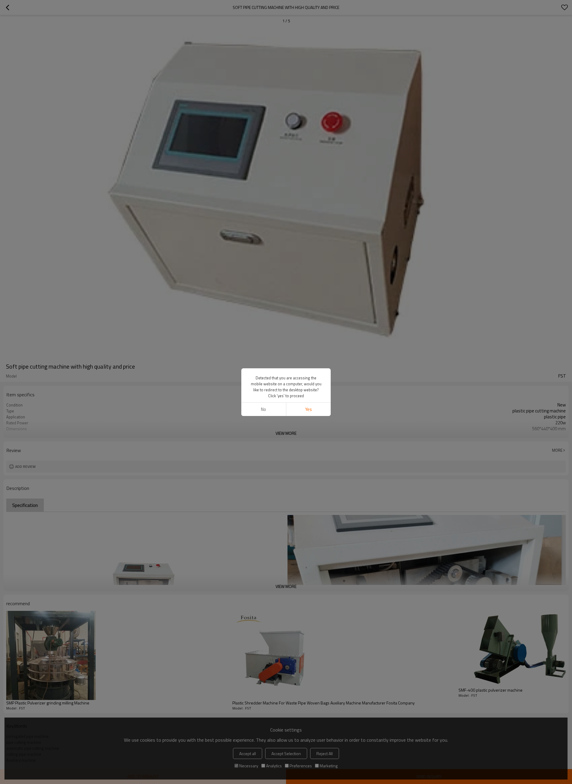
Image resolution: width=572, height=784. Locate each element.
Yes (308, 409)
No (263, 409)
